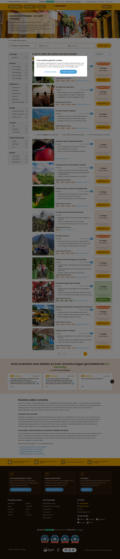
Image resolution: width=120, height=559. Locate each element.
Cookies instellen (50, 72)
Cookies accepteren (68, 72)
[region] (60, 66)
